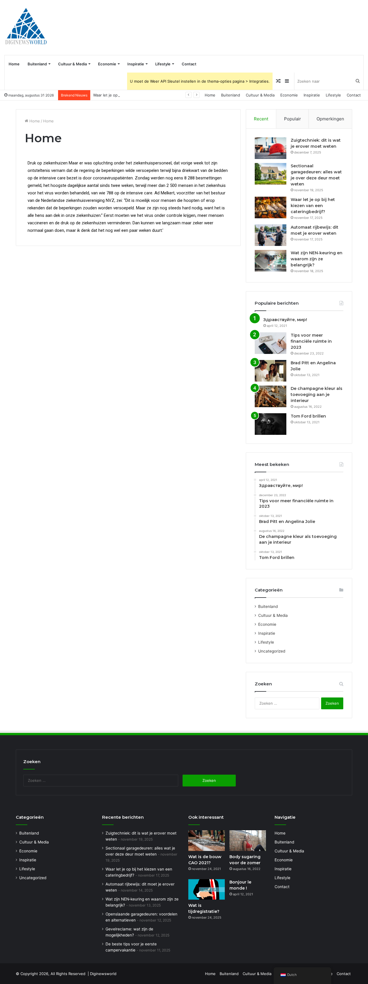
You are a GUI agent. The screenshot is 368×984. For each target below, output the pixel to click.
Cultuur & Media (72, 64)
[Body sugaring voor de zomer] (247, 840)
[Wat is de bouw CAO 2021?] (206, 840)
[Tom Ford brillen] (270, 424)
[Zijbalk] (287, 81)
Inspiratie (135, 64)
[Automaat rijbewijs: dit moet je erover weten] (270, 235)
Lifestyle (162, 64)
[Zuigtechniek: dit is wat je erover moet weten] (270, 148)
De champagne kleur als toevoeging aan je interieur (316, 394)
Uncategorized (271, 651)
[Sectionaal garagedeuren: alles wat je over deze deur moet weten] (270, 174)
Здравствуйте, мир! (285, 319)
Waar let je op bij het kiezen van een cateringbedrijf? (140, 95)
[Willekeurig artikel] (278, 81)
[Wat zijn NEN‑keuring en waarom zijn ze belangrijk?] (270, 261)
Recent (261, 119)
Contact (189, 64)
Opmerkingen (330, 119)
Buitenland (37, 64)
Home (14, 64)
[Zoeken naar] (357, 81)
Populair (292, 119)
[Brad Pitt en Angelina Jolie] (270, 371)
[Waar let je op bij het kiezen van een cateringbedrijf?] (270, 207)
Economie (107, 64)
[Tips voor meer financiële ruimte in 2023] (270, 343)
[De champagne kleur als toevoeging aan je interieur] (270, 396)
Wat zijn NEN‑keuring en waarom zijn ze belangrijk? (316, 259)
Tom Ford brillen (308, 416)
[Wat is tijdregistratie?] (206, 889)
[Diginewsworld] (25, 27)
